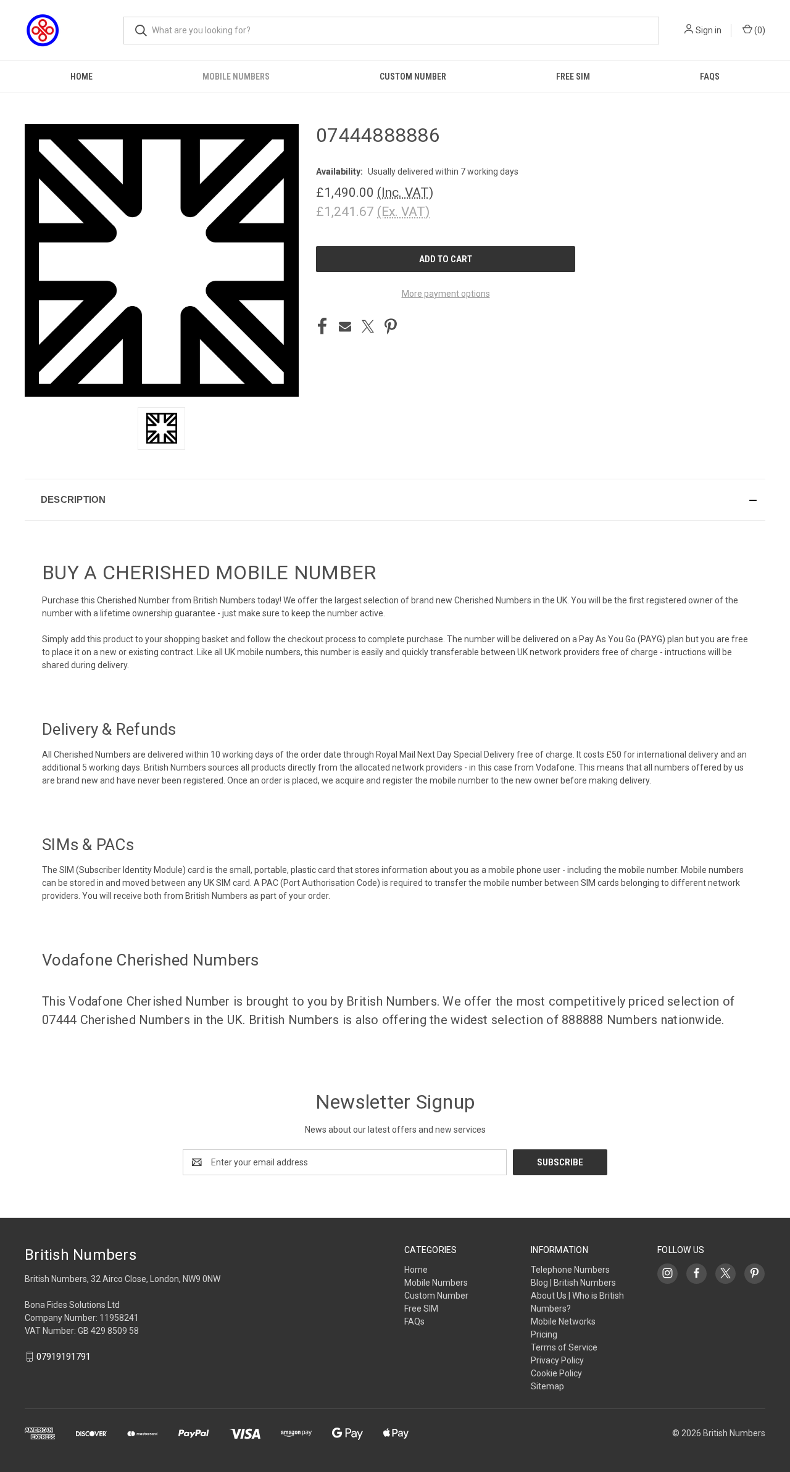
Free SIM (573, 76)
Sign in (708, 30)
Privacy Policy (557, 1360)
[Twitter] (368, 326)
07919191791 (63, 1356)
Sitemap (547, 1386)
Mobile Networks (563, 1321)
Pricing (544, 1334)
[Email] (345, 326)
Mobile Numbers (236, 76)
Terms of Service (564, 1347)
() (758, 30)
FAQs (710, 76)
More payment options (446, 294)
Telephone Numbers (570, 1270)
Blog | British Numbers (573, 1283)
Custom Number (413, 76)
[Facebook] (322, 326)
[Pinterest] (391, 326)
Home (81, 76)
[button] (395, 500)
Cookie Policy (556, 1373)
